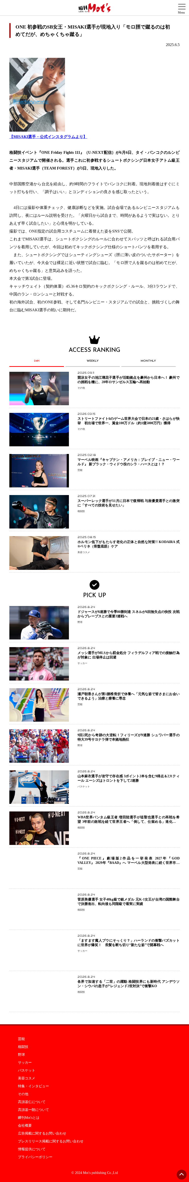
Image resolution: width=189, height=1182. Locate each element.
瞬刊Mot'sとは (28, 1118)
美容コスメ (26, 1078)
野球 (21, 1055)
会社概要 (25, 1125)
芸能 (21, 1039)
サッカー (25, 1062)
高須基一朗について (33, 1110)
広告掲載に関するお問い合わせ (42, 1133)
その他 (23, 1094)
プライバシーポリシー (35, 1157)
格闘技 (23, 1047)
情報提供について (32, 1149)
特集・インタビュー (33, 1086)
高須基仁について (32, 1102)
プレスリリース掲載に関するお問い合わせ (50, 1141)
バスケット (26, 1070)
